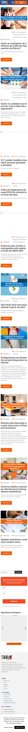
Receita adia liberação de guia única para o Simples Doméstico (14, 425)
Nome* (4, 587)
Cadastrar (14, 601)
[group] (14, 628)
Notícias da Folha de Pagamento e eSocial (19, 37)
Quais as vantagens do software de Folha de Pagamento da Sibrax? (14, 46)
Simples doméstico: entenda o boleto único (14, 540)
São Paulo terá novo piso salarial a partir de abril (14, 306)
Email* (4, 593)
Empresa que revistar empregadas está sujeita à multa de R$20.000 (13, 248)
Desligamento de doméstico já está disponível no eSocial (14, 360)
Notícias (15, 34)
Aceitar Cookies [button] (20, 727)
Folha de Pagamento (20, 32)
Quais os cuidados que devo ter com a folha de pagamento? (14, 106)
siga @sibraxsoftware (14, 643)
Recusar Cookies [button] (8, 727)
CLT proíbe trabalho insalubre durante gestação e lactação (14, 162)
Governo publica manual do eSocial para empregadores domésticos (14, 489)
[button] (12, 2)
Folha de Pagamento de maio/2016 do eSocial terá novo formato (14, 192)
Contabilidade (22, 239)
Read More (6, 59)
